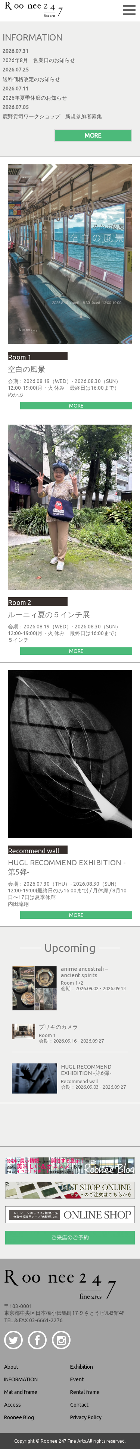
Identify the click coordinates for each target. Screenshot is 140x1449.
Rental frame (85, 1392)
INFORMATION (21, 1379)
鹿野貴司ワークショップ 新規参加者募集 (52, 116)
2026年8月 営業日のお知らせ (39, 60)
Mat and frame (20, 1392)
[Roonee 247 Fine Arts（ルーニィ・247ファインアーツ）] (34, 14)
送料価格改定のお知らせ (31, 79)
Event (77, 1379)
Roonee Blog (19, 1417)
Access (12, 1405)
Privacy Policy (86, 1417)
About (11, 1367)
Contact (79, 1405)
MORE (93, 135)
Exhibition (81, 1367)
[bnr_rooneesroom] (70, 1171)
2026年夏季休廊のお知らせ (35, 98)
